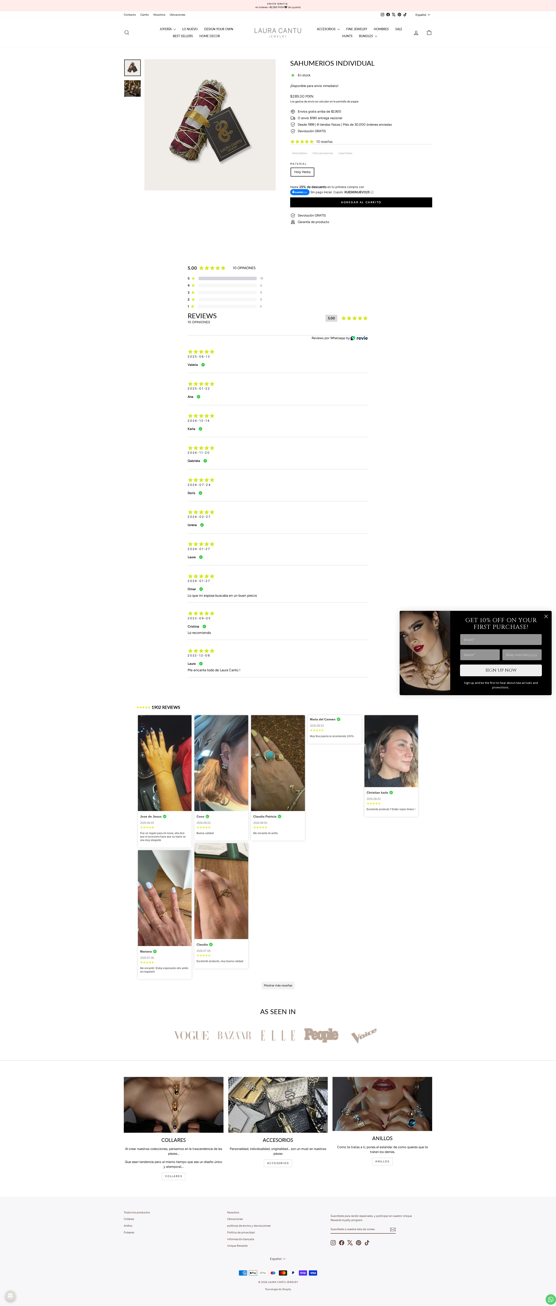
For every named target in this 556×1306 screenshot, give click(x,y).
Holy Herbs (302, 172)
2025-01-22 (199, 388)
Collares (129, 1219)
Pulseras (129, 1232)
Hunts (347, 36)
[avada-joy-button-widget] (10, 1295)
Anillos (128, 1225)
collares (173, 1176)
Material (298, 163)
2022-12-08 (199, 655)
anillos (382, 1161)
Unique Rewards (237, 1245)
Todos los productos (137, 1212)
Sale (398, 29)
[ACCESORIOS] (278, 1105)
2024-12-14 (199, 421)
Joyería (166, 29)
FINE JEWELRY (356, 29)
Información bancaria (240, 1239)
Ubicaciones (177, 14)
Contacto (130, 14)
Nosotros (159, 14)
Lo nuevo (190, 29)
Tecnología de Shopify (278, 1289)
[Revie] (359, 338)
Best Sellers (183, 36)
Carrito (144, 14)
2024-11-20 (199, 453)
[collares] (173, 1105)
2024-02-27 (199, 517)
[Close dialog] (546, 616)
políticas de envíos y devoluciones (249, 1225)
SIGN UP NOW (501, 670)
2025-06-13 (199, 356)
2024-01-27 (199, 549)
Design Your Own (218, 29)
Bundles (366, 36)
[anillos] (382, 1104)
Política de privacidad (241, 1232)
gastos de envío (304, 101)
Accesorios (326, 29)
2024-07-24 (199, 485)
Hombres (381, 29)
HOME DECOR (209, 36)
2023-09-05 (199, 618)
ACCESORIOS (278, 1163)
